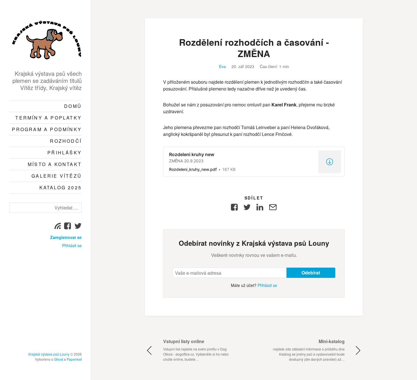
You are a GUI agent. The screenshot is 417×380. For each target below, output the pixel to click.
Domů (73, 106)
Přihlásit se (72, 245)
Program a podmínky (47, 129)
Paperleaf (74, 359)
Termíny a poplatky (48, 117)
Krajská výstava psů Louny (49, 354)
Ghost (58, 359)
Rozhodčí (66, 141)
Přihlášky (64, 152)
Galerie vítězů (56, 176)
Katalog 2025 (60, 187)
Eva (222, 66)
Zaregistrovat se (66, 237)
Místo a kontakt (55, 164)
